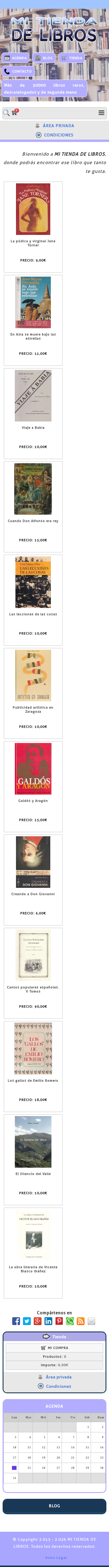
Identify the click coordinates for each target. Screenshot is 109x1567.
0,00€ (54, 1365)
